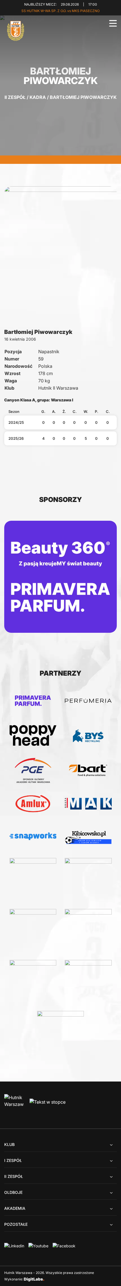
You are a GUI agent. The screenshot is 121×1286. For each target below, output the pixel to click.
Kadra (38, 97)
